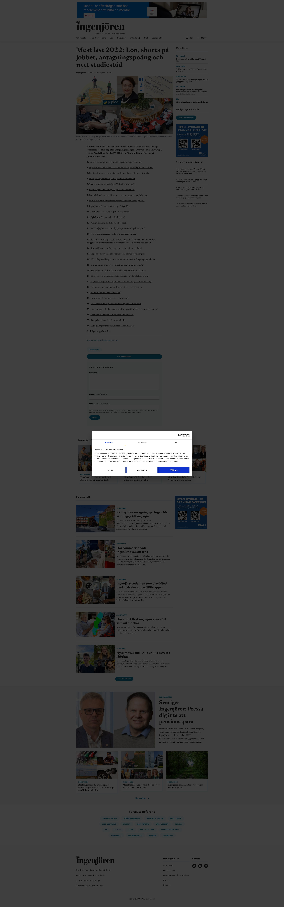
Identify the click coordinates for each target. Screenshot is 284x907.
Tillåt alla (174, 470)
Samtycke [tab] (109, 442)
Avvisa (110, 470)
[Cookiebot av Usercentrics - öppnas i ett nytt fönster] (179, 435)
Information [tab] (142, 442)
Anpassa (140, 470)
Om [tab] (175, 442)
